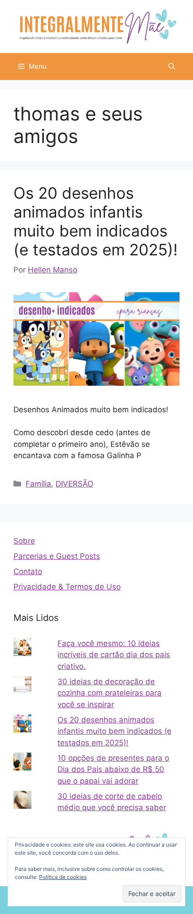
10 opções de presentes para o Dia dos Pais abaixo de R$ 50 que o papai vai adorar (113, 769)
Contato (27, 571)
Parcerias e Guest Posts (56, 556)
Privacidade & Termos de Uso (67, 586)
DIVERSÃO (74, 483)
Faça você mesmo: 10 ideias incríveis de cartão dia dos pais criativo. (113, 655)
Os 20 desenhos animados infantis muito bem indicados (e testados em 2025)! (95, 221)
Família (38, 483)
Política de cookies (63, 877)
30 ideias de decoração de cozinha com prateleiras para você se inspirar (109, 693)
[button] (171, 66)
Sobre (24, 540)
